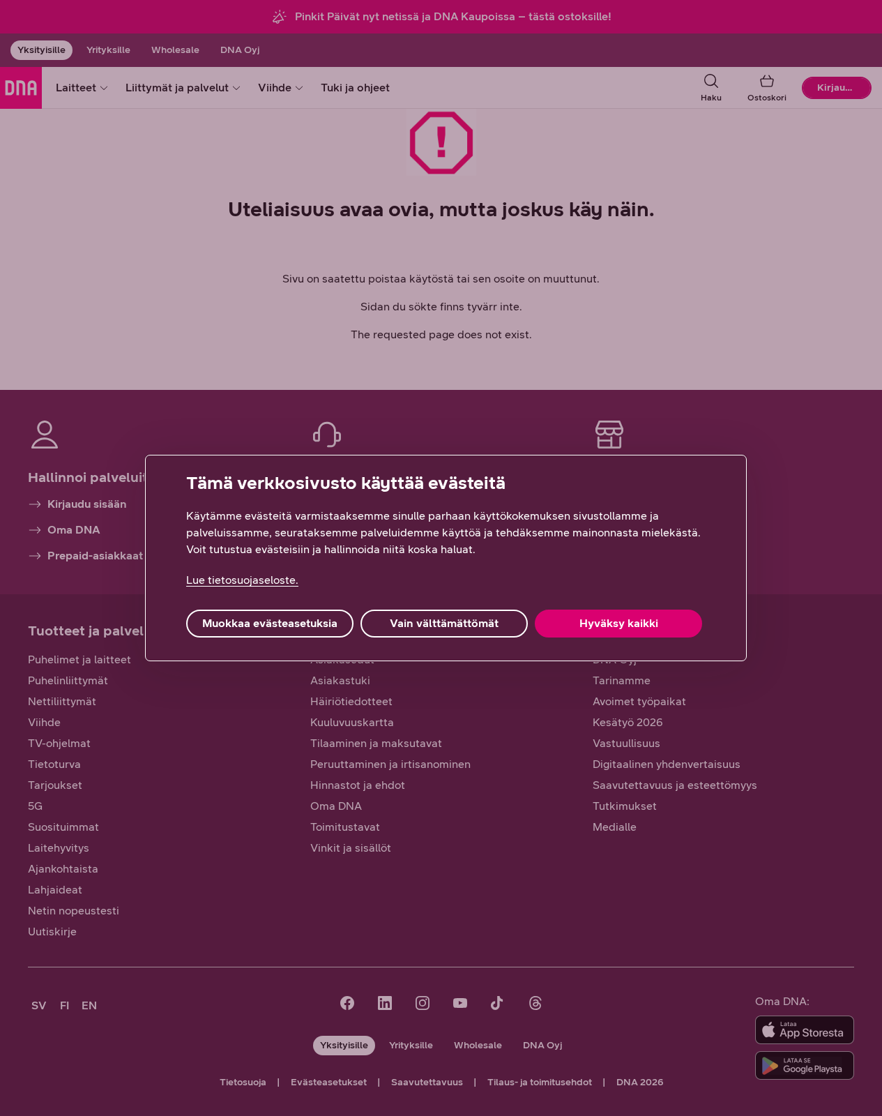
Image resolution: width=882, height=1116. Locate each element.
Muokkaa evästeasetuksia (269, 623)
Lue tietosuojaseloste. (242, 580)
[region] (445, 558)
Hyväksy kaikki (618, 623)
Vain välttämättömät (444, 623)
